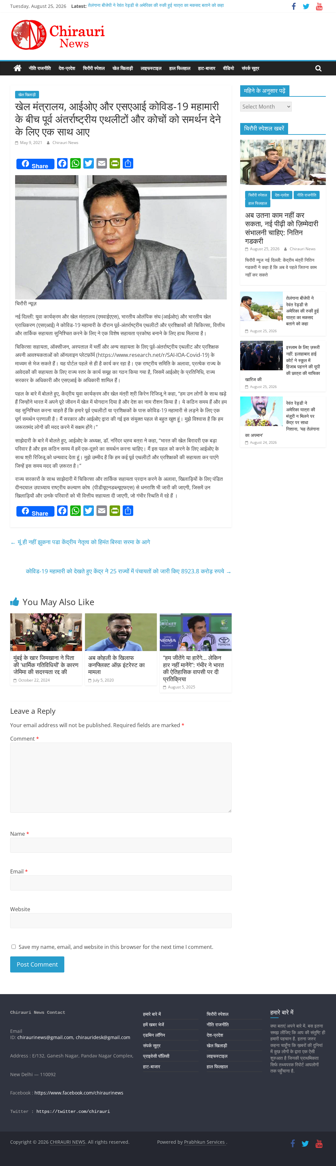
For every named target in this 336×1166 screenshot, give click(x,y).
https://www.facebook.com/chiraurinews (78, 1093)
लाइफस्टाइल (151, 68)
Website (20, 909)
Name (19, 833)
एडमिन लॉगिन (154, 1035)
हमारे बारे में (152, 1014)
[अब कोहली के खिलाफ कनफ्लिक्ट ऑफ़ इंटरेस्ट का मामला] (121, 617)
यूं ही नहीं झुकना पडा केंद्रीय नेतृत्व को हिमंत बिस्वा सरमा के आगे (80, 542)
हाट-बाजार (206, 68)
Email (19, 871)
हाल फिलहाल (179, 68)
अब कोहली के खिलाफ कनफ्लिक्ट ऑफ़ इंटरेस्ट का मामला (116, 665)
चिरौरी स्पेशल (94, 68)
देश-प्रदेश (67, 68)
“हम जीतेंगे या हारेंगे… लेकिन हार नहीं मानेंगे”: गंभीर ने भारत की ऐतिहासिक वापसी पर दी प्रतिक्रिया (193, 668)
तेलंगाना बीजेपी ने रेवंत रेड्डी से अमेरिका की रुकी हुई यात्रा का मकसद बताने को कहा (156, 6)
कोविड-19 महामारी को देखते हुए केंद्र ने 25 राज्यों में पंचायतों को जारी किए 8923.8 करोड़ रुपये (129, 571)
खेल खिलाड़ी (123, 68)
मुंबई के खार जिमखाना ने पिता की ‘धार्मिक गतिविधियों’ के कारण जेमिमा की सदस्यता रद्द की (45, 665)
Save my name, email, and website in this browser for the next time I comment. (116, 947)
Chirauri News (65, 142)
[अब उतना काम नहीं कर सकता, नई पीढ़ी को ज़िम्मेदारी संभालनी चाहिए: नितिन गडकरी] (283, 143)
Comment (24, 738)
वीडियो (228, 68)
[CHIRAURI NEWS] (17, 68)
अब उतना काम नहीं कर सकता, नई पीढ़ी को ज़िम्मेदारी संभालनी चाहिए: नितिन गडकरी (281, 228)
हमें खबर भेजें (153, 1024)
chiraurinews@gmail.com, (45, 1037)
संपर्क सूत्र (250, 68)
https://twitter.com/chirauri (73, 1111)
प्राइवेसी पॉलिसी (156, 1056)
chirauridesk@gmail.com (103, 1037)
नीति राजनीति (40, 68)
